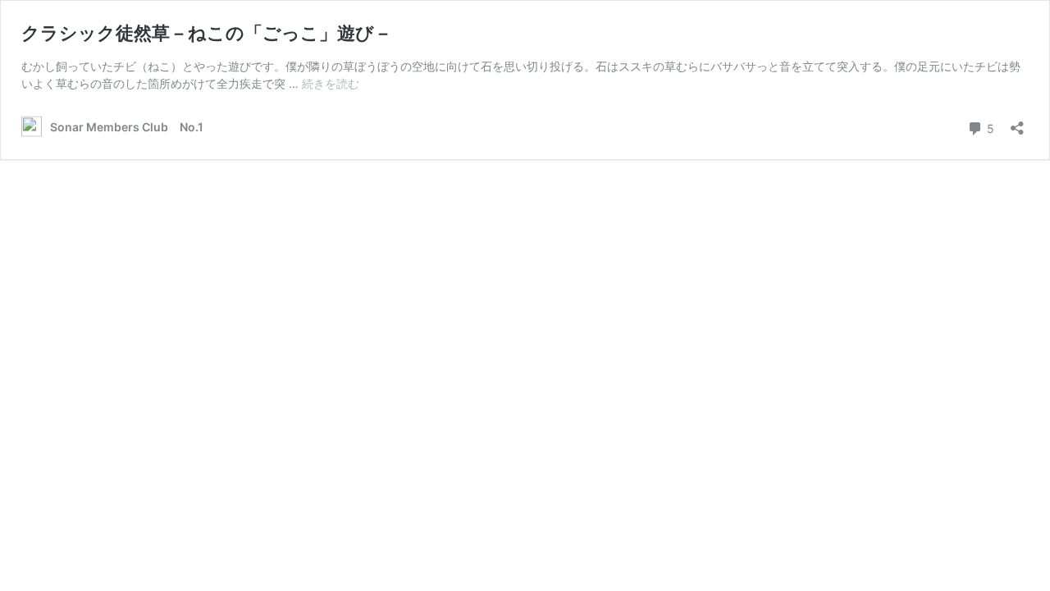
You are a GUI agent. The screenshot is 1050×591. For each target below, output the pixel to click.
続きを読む (330, 83)
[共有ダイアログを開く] (1017, 122)
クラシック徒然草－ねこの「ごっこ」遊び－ (206, 33)
